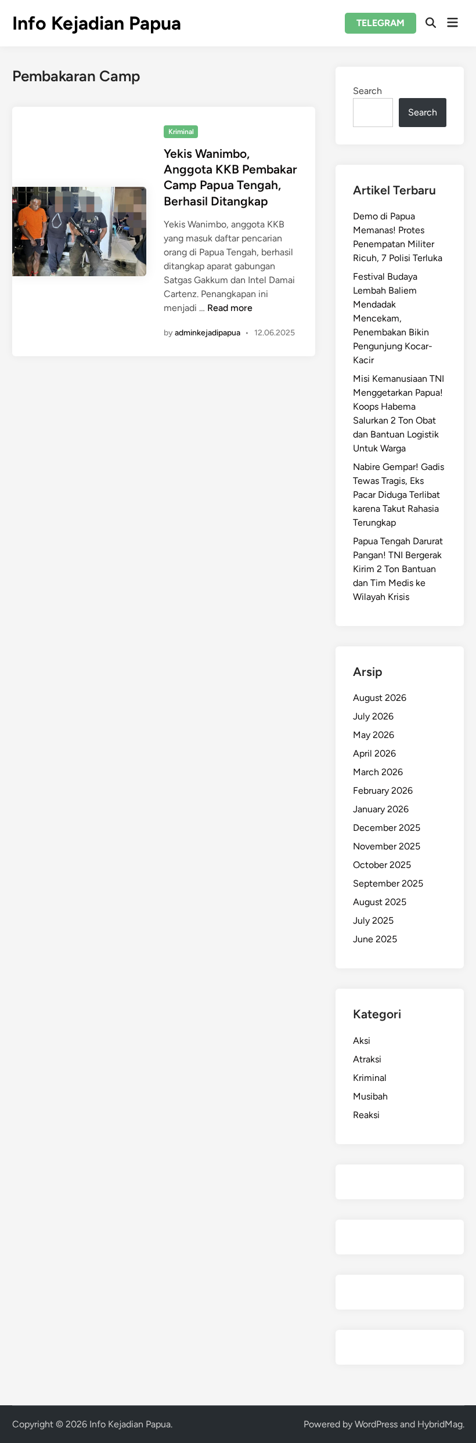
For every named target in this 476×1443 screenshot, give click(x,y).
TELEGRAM (380, 22)
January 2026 (381, 809)
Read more (230, 307)
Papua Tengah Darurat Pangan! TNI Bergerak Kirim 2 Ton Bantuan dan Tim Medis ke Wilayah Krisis (398, 569)
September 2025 (388, 883)
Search (367, 90)
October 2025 (382, 864)
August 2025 (379, 901)
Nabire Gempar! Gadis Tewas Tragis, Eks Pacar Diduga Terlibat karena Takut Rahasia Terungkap (398, 494)
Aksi (361, 1040)
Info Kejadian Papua (96, 23)
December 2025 (386, 827)
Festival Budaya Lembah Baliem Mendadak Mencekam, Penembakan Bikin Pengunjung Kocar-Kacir (392, 318)
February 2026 (383, 790)
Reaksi (366, 1114)
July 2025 (373, 920)
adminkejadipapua (207, 333)
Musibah (370, 1096)
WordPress (376, 1424)
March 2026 (378, 771)
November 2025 (386, 846)
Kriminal (181, 132)
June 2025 (375, 939)
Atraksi (367, 1059)
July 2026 (373, 716)
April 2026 (374, 753)
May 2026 (373, 734)
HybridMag (440, 1424)
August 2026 (379, 697)
